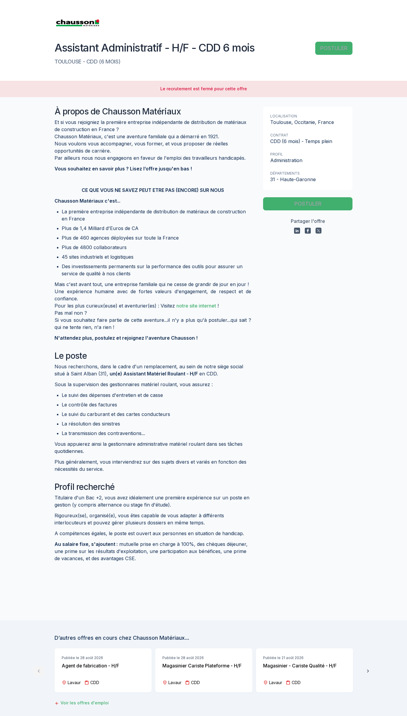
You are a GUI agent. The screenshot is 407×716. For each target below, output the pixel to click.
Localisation (283, 116)
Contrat (279, 135)
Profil (276, 154)
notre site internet (196, 306)
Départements (285, 173)
